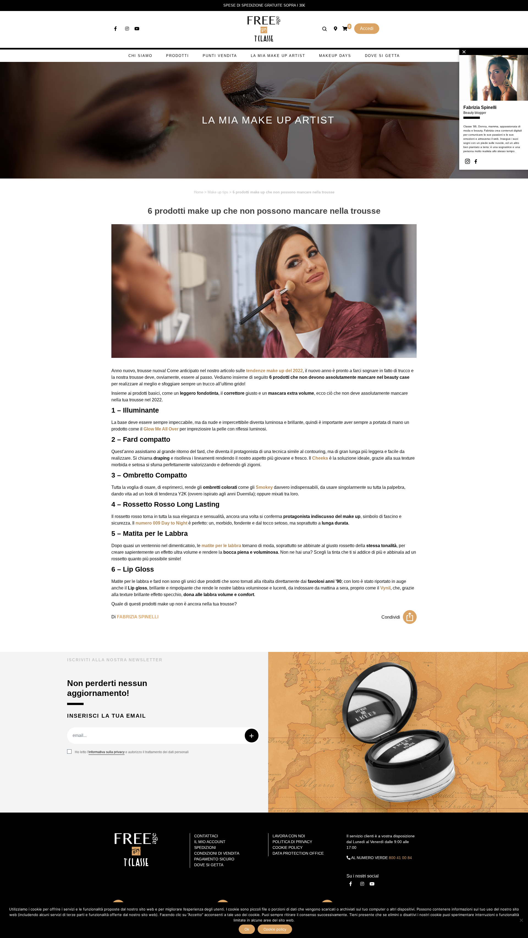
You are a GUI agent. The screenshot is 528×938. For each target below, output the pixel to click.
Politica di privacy (292, 842)
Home (198, 192)
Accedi (366, 28)
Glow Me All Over (161, 429)
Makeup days (335, 56)
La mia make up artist (278, 56)
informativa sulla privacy (107, 752)
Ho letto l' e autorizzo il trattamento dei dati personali (132, 752)
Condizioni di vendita (216, 853)
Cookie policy (274, 929)
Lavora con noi (289, 836)
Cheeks (320, 458)
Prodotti (177, 56)
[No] (521, 920)
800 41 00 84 (400, 857)
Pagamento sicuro (214, 859)
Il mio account (210, 842)
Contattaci (206, 836)
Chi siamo (140, 56)
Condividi (390, 617)
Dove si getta (382, 56)
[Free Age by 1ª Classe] (264, 28)
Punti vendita (220, 56)
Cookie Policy (287, 847)
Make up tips (218, 192)
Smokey (264, 487)
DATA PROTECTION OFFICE (298, 853)
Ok (246, 929)
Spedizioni (205, 847)
